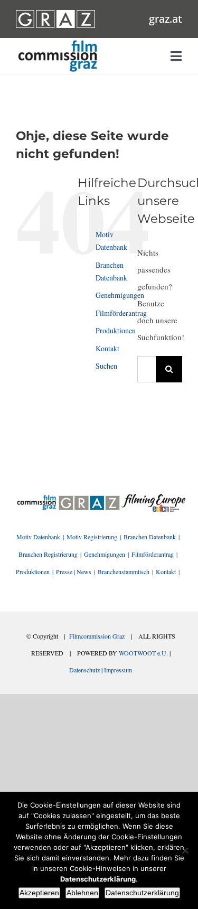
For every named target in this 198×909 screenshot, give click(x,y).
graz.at (165, 19)
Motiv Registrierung (92, 536)
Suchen (106, 366)
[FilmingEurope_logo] (36, 497)
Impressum (118, 670)
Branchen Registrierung (48, 554)
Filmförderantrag (121, 313)
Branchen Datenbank (150, 536)
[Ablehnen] (185, 850)
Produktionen (116, 330)
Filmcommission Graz (97, 636)
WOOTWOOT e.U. (143, 653)
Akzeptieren (39, 892)
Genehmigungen (120, 295)
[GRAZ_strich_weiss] (55, 13)
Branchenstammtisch (123, 571)
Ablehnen (82, 892)
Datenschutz (84, 670)
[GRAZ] (89, 497)
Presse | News (73, 571)
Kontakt (107, 348)
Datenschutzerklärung (142, 892)
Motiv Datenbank (38, 536)
